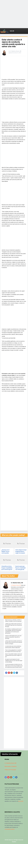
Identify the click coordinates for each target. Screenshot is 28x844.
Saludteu (14, 841)
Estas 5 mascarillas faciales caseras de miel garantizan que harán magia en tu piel (13, 655)
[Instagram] (11, 673)
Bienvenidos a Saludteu (11, 766)
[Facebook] (6, 673)
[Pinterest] (9, 673)
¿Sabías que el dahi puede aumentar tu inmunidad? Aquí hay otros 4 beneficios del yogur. (13, 625)
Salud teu (11, 839)
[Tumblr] (17, 673)
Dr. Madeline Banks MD (16, 585)
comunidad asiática (9, 829)
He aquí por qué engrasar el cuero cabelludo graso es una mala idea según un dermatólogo (13, 661)
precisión (20, 801)
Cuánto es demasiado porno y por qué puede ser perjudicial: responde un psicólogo (13, 637)
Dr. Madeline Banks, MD (15, 51)
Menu (11, 31)
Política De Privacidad (10, 769)
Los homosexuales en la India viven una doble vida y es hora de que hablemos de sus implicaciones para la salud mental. (13, 666)
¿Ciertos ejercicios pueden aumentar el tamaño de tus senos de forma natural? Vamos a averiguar (13, 642)
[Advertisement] (14, 14)
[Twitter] (14, 673)
